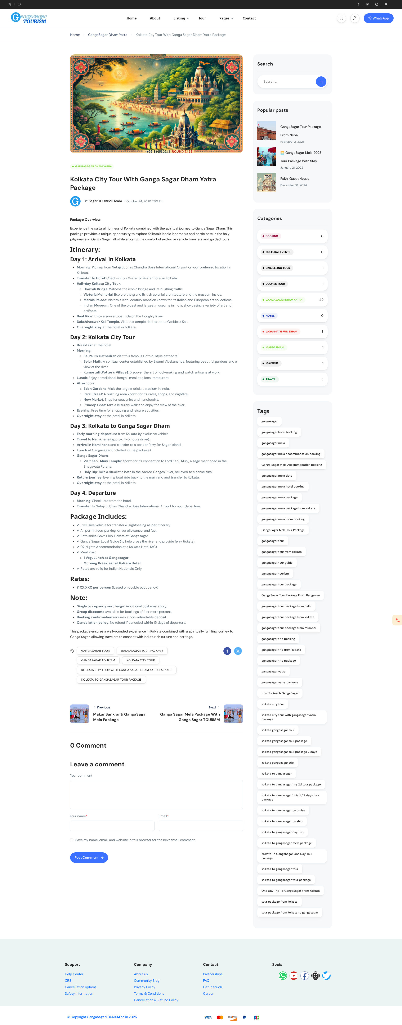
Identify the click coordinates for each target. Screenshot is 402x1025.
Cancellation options (81, 987)
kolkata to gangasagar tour (280, 869)
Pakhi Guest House (294, 178)
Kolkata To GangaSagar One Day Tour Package (287, 856)
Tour (202, 18)
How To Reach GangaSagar (280, 693)
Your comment (81, 775)
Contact (249, 18)
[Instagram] (315, 975)
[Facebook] (304, 975)
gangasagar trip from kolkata (281, 650)
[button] (341, 18)
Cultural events (278, 252)
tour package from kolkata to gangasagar (290, 912)
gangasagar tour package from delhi (286, 606)
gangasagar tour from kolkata (282, 552)
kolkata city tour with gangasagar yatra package (289, 717)
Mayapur (272, 363)
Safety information (79, 993)
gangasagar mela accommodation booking (291, 454)
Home (132, 18)
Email (164, 816)
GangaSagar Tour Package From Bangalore (291, 595)
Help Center (74, 974)
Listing (179, 18)
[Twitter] (326, 975)
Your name (79, 816)
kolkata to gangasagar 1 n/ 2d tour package (291, 784)
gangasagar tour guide (277, 562)
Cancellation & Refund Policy (156, 1000)
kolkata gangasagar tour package (284, 741)
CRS (68, 980)
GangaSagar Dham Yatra (107, 35)
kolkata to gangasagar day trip (283, 832)
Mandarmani (275, 347)
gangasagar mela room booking (283, 519)
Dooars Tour (275, 284)
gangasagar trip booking (278, 639)
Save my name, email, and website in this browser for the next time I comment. (135, 840)
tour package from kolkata (280, 901)
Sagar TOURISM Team (103, 201)
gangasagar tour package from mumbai (289, 628)
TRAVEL (271, 379)
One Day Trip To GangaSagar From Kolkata (291, 891)
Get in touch (212, 987)
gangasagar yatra (274, 671)
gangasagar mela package (280, 497)
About (155, 18)
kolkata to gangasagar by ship (282, 821)
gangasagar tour (95, 651)
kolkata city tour (140, 660)
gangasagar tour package (142, 651)
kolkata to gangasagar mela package (287, 843)
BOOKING (272, 236)
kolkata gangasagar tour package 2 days (289, 752)
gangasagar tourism (98, 660)
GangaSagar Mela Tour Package (283, 530)
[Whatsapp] (283, 975)
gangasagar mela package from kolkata (288, 508)
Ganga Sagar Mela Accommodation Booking (292, 465)
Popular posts (272, 110)
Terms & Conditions (149, 993)
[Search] (321, 81)
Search (265, 64)
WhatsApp (381, 18)
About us (141, 974)
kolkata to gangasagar (277, 773)
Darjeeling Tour (278, 268)
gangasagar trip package (279, 660)
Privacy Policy (144, 987)
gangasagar (269, 421)
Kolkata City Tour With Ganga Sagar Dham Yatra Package (126, 670)
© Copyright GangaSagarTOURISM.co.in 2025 (102, 1017)
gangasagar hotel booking (279, 432)
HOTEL (270, 315)
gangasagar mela (273, 443)
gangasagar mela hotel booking (283, 486)
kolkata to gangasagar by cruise (283, 810)
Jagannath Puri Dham (281, 331)
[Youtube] (294, 975)
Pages (224, 18)
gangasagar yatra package (280, 682)
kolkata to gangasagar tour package (111, 679)
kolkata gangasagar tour (278, 730)
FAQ (206, 980)
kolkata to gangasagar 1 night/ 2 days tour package (290, 797)
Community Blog (146, 980)
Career (208, 993)
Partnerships (213, 974)
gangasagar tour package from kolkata (288, 617)
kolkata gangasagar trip (278, 763)
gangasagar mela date (277, 475)
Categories (269, 218)
